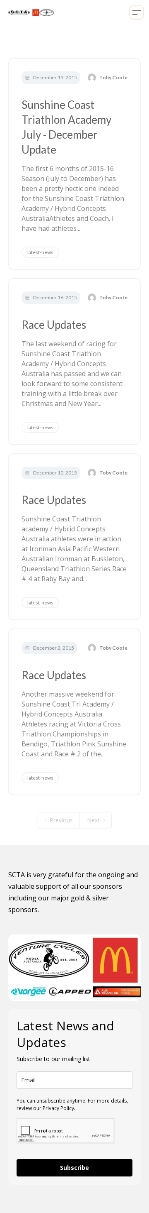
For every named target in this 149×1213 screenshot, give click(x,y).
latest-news (40, 252)
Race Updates (54, 324)
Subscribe (74, 1167)
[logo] (30, 12)
